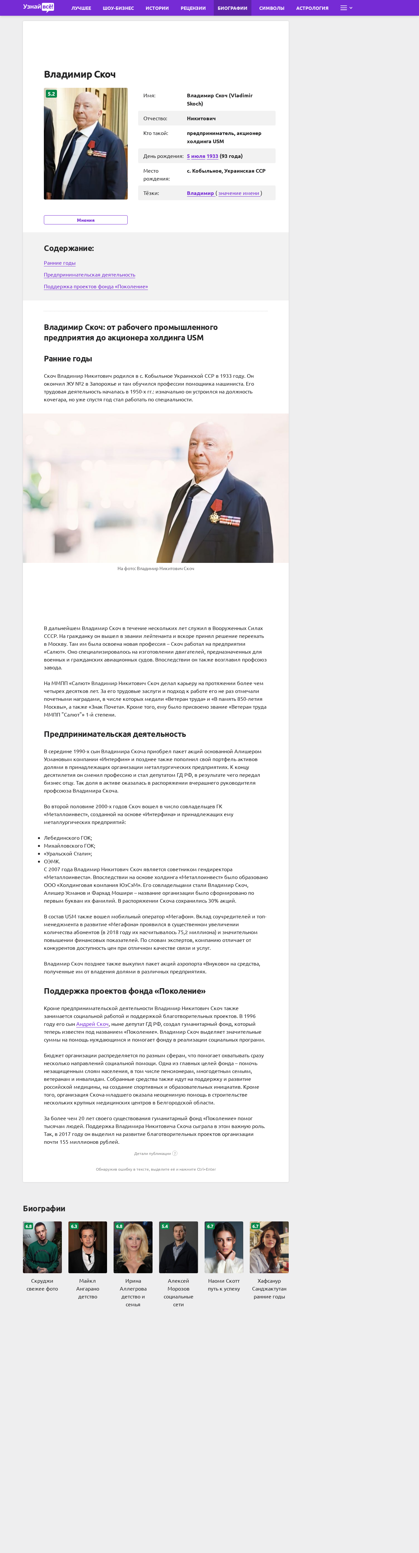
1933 (212, 155)
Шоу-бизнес (118, 8)
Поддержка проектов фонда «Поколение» (96, 286)
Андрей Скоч (92, 1023)
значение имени (239, 192)
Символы (271, 8)
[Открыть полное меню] (346, 8)
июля (198, 155)
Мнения (86, 220)
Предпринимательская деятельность (89, 274)
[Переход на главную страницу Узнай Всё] (38, 8)
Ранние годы (60, 262)
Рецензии (193, 8)
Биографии (232, 8)
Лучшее (81, 8)
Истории (157, 8)
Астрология (312, 8)
